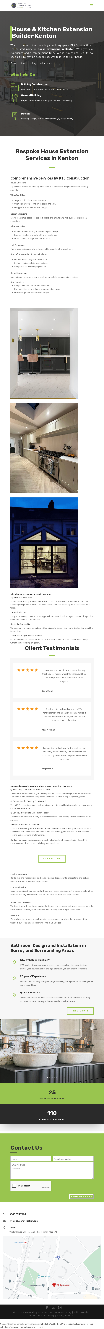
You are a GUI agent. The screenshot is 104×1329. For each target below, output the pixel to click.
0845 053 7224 (17, 1214)
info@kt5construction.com (23, 1221)
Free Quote (80, 1011)
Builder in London (81, 1312)
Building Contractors (65, 1315)
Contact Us (52, 859)
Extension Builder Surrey (60, 1312)
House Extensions (37, 1315)
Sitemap (50, 1315)
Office (12, 1227)
